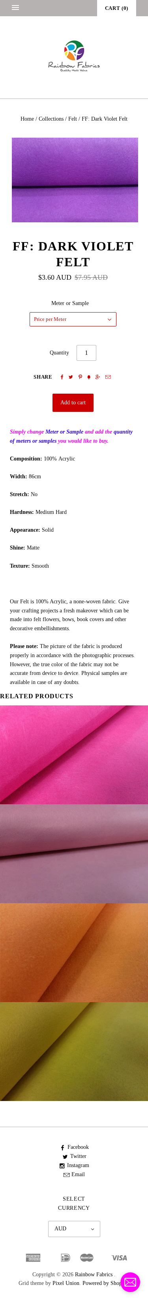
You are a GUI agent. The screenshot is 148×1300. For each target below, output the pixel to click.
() (116, 8)
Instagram (78, 1165)
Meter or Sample (70, 303)
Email (78, 1174)
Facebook (78, 1147)
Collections (51, 119)
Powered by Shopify (105, 1283)
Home (27, 119)
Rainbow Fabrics (93, 1274)
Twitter (78, 1156)
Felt (72, 119)
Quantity (59, 353)
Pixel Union (65, 1283)
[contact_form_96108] (130, 1282)
